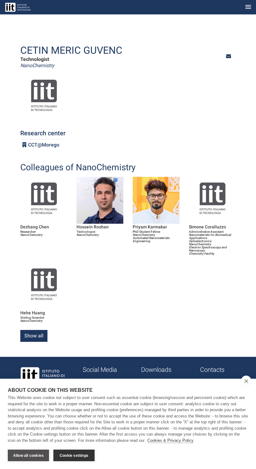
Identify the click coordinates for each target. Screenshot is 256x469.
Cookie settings (74, 455)
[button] (228, 56)
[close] (246, 381)
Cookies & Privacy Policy (170, 440)
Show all (33, 336)
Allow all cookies (28, 455)
